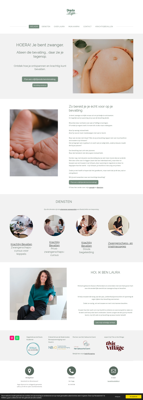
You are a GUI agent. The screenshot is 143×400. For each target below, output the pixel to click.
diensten (100, 187)
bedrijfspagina (89, 354)
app (73, 381)
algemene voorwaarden (68, 209)
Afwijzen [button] (117, 396)
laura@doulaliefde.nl (113, 381)
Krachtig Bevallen (21, 244)
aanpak (91, 187)
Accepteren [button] (133, 396)
